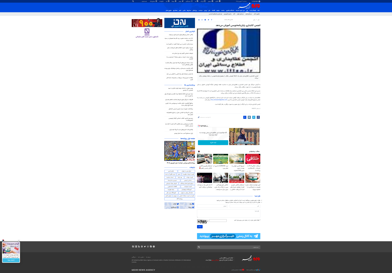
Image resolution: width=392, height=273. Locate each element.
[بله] (151, 246)
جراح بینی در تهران (186, 171)
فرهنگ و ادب (252, 10)
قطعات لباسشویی (172, 187)
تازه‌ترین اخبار (190, 31)
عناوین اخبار (257, 14)
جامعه (218, 10)
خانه (258, 10)
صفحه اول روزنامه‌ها (187, 138)
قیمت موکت (189, 177)
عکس (184, 10)
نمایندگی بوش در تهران (187, 193)
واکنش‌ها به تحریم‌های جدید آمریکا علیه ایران (181, 130)
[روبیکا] (142, 246)
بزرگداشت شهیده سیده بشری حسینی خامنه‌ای (181, 109)
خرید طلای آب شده (170, 174)
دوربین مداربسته (172, 180)
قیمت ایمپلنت (188, 187)
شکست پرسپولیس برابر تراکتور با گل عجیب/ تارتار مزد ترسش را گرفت (179, 125)
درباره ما (148, 257)
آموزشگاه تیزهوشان (187, 190)
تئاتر (234, 14)
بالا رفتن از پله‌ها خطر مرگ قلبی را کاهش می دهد (179, 74)
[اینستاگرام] (148, 246)
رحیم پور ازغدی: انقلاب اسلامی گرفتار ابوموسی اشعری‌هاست (181, 119)
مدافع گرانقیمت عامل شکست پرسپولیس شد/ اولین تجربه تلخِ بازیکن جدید (179, 104)
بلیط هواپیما (171, 190)
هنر (247, 10)
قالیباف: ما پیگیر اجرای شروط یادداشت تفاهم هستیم (179, 100)
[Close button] (19, 240)
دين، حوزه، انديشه (240, 10)
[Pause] (231, 143)
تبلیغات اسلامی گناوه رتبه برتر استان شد (182, 53)
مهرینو (175, 196)
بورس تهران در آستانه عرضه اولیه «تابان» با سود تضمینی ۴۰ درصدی (180, 89)
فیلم (180, 10)
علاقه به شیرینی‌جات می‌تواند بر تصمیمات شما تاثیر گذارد (179, 79)
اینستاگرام (188, 1)
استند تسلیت (169, 177)
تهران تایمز (168, 196)
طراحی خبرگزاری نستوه (251, 270)
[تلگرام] (154, 246)
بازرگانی (134, 257)
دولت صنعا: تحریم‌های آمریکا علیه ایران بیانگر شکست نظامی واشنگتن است (179, 64)
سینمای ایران (249, 14)
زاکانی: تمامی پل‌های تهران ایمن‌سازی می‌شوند (181, 35)
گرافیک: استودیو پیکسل (237, 270)
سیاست (201, 10)
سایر (254, 20)
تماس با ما (141, 257)
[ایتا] (133, 246)
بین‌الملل (195, 10)
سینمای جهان (240, 14)
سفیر (179, 174)
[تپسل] (199, 126)
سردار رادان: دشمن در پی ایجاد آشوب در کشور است (179, 44)
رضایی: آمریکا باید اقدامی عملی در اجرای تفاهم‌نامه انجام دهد (180, 114)
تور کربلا (180, 177)
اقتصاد (213, 10)
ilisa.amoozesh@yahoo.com (219, 100)
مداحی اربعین (188, 180)
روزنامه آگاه (180, 199)
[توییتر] (145, 246)
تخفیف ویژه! (11, 260)
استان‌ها (189, 10)
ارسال (199, 227)
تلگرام (217, 1)
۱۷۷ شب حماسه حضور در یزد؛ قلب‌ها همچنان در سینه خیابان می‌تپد (179, 39)
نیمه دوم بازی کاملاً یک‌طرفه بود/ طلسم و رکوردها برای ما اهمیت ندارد (179, 95)
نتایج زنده (161, 1)
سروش (209, 1)
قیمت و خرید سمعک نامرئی (186, 196)
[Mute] (234, 143)
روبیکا (173, 1)
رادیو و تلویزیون (227, 14)
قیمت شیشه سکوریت (188, 174)
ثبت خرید (213, 142)
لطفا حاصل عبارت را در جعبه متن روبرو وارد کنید (247, 220)
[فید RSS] (139, 246)
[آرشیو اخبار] (136, 246)
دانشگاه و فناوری (230, 10)
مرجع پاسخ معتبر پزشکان (186, 183)
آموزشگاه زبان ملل (171, 193)
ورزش (205, 10)
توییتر (180, 1)
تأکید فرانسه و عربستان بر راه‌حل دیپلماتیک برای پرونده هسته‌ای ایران (178, 69)
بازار (209, 10)
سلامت (223, 10)
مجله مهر (175, 10)
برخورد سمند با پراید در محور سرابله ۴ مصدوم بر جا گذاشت (180, 58)
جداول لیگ (152, 1)
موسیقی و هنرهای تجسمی (215, 14)
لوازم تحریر (171, 171)
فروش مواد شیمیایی (171, 183)
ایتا (167, 1)
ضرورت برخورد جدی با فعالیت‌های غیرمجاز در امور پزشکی (180, 49)
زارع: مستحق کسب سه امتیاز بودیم (183, 133)
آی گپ (202, 1)
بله (196, 1)
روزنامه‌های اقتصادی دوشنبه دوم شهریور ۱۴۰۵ (180, 163)
